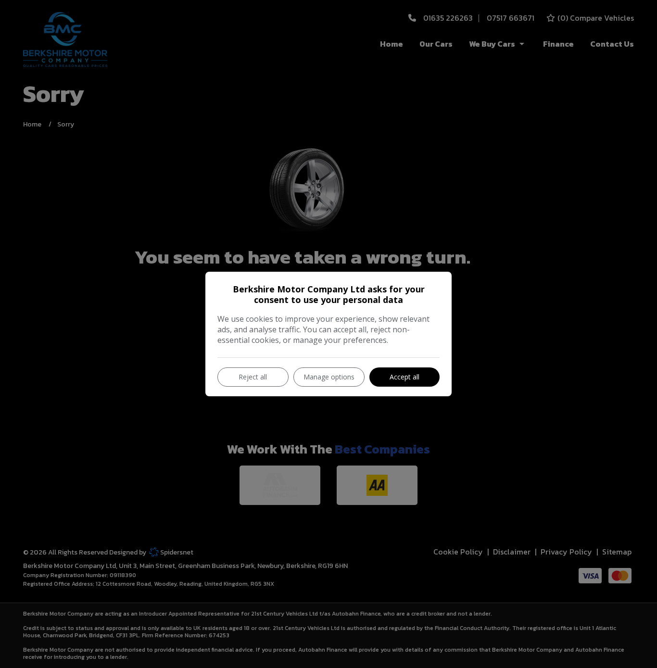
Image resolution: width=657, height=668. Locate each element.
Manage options (328, 376)
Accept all (404, 376)
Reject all (253, 376)
